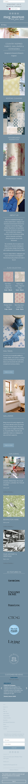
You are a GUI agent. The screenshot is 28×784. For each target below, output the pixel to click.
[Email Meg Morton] (18, 13)
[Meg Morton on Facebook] (10, 13)
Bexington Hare (11, 520)
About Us (5, 707)
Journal (5, 728)
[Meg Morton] (14, 18)
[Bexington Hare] (14, 506)
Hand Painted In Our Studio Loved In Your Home (13, 483)
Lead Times (6, 713)
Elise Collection (14, 268)
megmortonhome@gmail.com (10, 764)
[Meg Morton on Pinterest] (13, 13)
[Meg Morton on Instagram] (15, 13)
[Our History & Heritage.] (14, 541)
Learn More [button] (5, 777)
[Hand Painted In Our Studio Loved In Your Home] (14, 467)
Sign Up (5, 711)
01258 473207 (11, 4)
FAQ (4, 709)
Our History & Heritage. (10, 555)
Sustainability (6, 715)
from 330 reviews (14, 679)
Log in (19, 4)
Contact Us (6, 726)
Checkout (17, 6)
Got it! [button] (14, 781)
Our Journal (14, 454)
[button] (2, 688)
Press (4, 724)
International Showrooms (9, 722)
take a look (8, 372)
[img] (14, 678)
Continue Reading (8, 492)
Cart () (10, 6)
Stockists (5, 720)
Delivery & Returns (14, 769)
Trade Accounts (7, 717)
